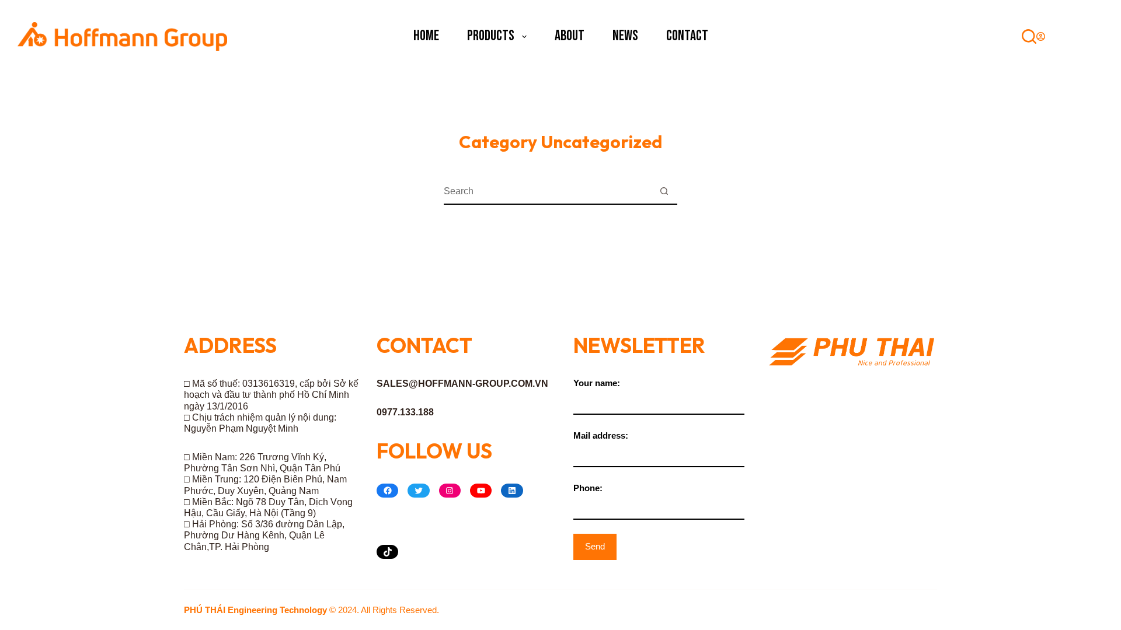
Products (490, 36)
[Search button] (664, 191)
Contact (687, 36)
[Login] (1040, 36)
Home (426, 36)
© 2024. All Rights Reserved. (311, 610)
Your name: (596, 383)
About (569, 36)
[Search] (1029, 36)
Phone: (588, 488)
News (625, 36)
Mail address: (600, 435)
